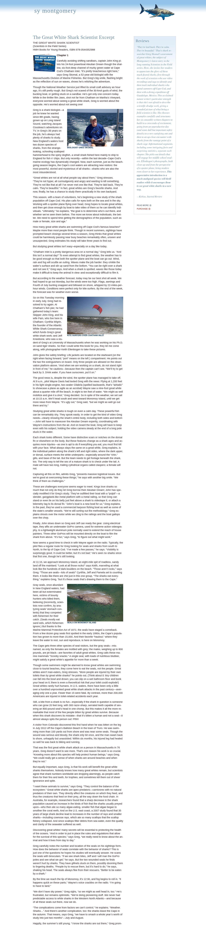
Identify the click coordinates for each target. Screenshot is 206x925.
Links (129, 28)
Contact (158, 28)
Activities (100, 28)
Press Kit (142, 28)
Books (43, 28)
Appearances (60, 28)
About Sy (116, 28)
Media (87, 28)
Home (32, 28)
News (76, 28)
